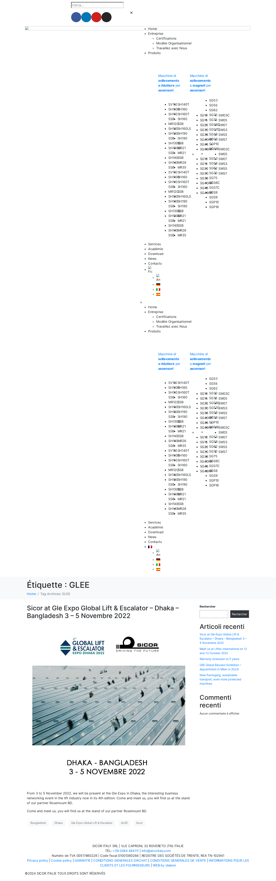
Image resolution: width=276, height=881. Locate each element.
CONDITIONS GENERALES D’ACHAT (120, 860)
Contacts (155, 263)
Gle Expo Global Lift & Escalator (92, 822)
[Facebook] (76, 17)
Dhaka (58, 822)
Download (155, 254)
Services (154, 244)
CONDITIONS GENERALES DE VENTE (178, 860)
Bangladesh (38, 822)
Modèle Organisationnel (174, 43)
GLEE (124, 822)
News (152, 259)
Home (152, 29)
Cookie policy (61, 860)
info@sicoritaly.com (156, 851)
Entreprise (155, 33)
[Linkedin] (86, 17)
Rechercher (208, 606)
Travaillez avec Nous (171, 48)
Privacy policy (37, 860)
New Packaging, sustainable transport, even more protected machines (220, 679)
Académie (155, 249)
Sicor (139, 822)
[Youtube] (96, 17)
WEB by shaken (164, 865)
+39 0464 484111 (126, 851)
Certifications (166, 38)
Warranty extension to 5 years (219, 659)
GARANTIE (82, 860)
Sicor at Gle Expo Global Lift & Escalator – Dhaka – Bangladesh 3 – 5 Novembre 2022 (103, 612)
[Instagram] (106, 17)
